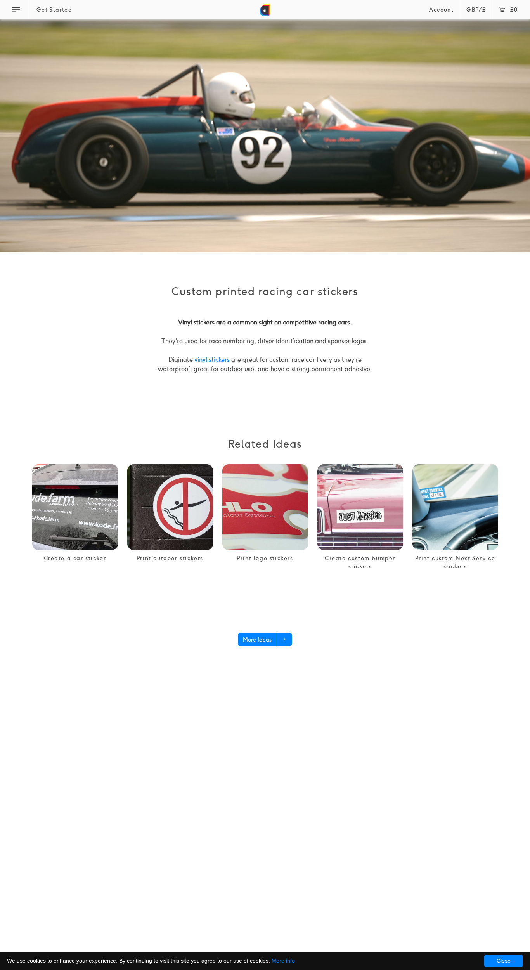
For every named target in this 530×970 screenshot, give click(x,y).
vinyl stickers (212, 359)
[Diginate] (265, 13)
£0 (514, 10)
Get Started (54, 10)
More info (283, 961)
